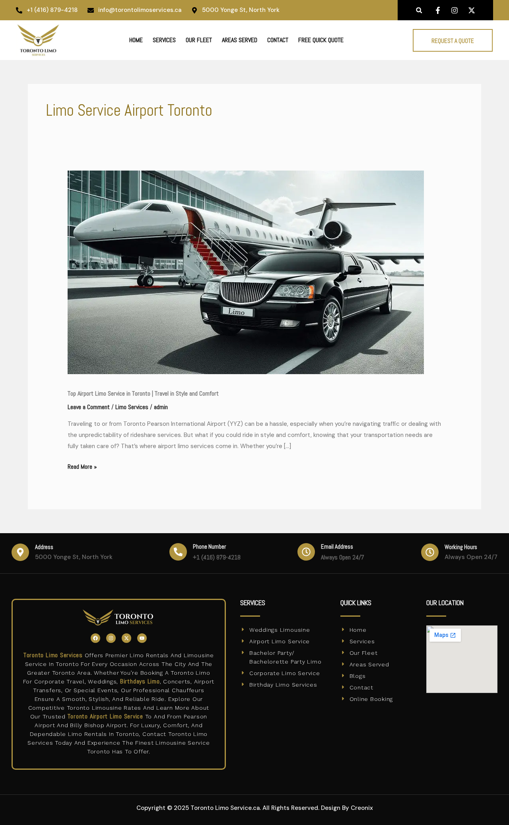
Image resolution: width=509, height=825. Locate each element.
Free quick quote (321, 40)
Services (164, 40)
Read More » (82, 466)
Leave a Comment (89, 407)
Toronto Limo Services (53, 655)
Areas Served (239, 40)
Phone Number (209, 546)
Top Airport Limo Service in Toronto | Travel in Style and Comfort (143, 393)
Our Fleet (199, 40)
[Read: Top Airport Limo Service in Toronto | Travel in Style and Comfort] (246, 272)
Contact (277, 40)
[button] (419, 10)
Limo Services (131, 407)
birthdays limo (140, 681)
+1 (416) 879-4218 (217, 557)
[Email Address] (306, 552)
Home (136, 40)
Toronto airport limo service (105, 716)
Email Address (337, 546)
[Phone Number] (178, 552)
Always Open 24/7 (342, 557)
